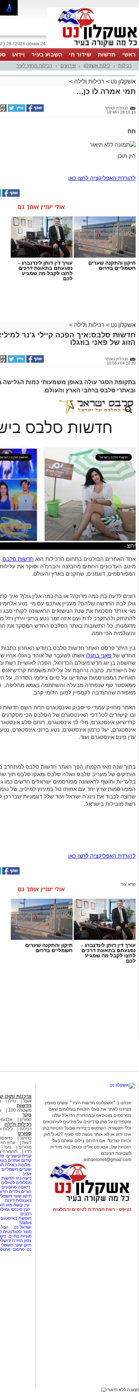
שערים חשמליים (16, 1169)
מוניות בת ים (19, 1236)
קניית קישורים (19, 1156)
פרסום (17, 1249)
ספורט (26, 1119)
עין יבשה (21, 1205)
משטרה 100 (20, 1110)
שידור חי (80, 54)
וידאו (18, 54)
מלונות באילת (17, 1164)
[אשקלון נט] (122, 1085)
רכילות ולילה (89, 81)
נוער (7, 1147)
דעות (27, 1142)
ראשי (129, 54)
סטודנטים (12, 1231)
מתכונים (9, 1187)
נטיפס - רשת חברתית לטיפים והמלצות (92, 1209)
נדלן (12, 1101)
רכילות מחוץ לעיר (34, 65)
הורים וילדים (20, 1191)
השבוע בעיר (47, 54)
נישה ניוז (24, 1178)
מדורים (25, 1147)
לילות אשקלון (97, 65)
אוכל (27, 1101)
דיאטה (24, 1187)
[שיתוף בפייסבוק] (34, 110)
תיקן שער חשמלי (16, 1245)
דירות (10, 1200)
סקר (27, 1115)
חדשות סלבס (18, 559)
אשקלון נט (122, 81)
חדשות (107, 54)
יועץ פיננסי (20, 1209)
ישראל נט (22, 1227)
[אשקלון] (93, 47)
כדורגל (26, 1138)
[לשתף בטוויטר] (16, 110)
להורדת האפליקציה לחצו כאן (102, 178)
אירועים (68, 65)
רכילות (125, 65)
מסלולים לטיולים (16, 1182)
